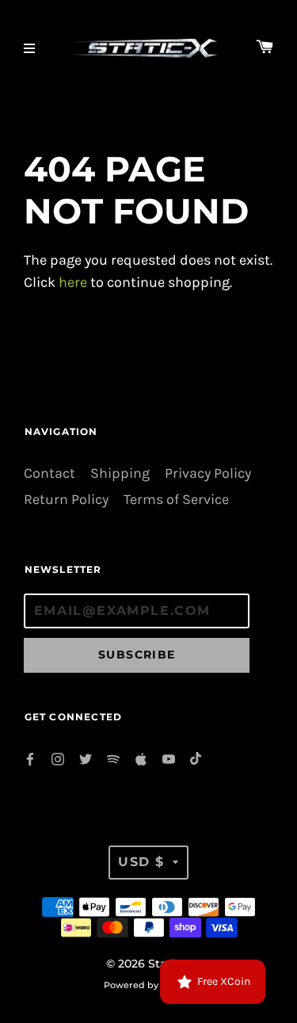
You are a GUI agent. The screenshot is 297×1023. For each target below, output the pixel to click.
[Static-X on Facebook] (30, 757)
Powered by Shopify (149, 985)
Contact (49, 473)
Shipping (120, 473)
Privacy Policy (208, 473)
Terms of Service (176, 499)
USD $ (141, 861)
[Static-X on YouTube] (168, 757)
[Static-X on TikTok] (196, 757)
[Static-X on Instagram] (57, 757)
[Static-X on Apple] (141, 757)
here (73, 282)
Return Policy (66, 499)
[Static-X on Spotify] (113, 757)
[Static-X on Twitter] (85, 757)
